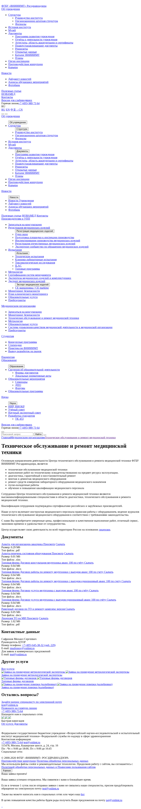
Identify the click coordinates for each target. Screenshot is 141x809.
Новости (6, 73)
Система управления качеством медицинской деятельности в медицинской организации (60, 327)
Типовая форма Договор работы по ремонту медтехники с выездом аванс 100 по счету (52, 571)
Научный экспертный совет (24, 412)
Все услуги (7, 668)
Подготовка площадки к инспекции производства (44, 237)
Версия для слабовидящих (16, 100)
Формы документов (26, 372)
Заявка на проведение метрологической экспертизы (31, 675)
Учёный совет (16, 409)
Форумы (20, 388)
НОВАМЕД (8, 94)
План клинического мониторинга (28, 294)
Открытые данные (26, 51)
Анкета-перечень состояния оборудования (26, 553)
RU (3, 109)
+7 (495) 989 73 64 (29, 103)
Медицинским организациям (18, 306)
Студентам (7, 336)
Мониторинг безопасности (24, 290)
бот (83, 794)
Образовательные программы (25, 391)
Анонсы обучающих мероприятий (28, 82)
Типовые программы (27, 268)
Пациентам (8, 357)
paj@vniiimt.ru (114, 800)
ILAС (18, 265)
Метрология (15, 271)
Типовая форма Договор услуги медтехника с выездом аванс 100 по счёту (45, 590)
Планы (19, 58)
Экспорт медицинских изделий (26, 281)
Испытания (15, 249)
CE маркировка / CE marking (32, 287)
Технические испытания (29, 256)
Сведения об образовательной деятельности (34, 369)
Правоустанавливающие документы (36, 45)
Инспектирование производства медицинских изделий (47, 240)
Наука (4, 397)
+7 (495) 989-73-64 (12, 742)
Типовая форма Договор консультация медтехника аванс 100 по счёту (42, 562)
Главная (6, 437)
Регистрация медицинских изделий (29, 227)
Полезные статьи (11, 91)
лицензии (104, 529)
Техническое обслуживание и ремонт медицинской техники (43, 318)
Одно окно (21, 234)
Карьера (13, 67)
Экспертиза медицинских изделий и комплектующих (39, 278)
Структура (14, 14)
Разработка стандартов (21, 415)
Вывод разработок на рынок (24, 351)
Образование (9, 360)
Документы (15, 33)
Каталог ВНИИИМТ (27, 54)
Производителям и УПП (15, 218)
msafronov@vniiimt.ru (22, 648)
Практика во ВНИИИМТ (23, 348)
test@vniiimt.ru (18, 654)
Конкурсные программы (22, 342)
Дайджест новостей (19, 79)
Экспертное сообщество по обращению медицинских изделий (52, 246)
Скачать (60, 544)
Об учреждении (10, 9)
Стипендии (15, 345)
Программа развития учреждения (34, 36)
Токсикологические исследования (35, 262)
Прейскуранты (17, 300)
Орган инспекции (18, 61)
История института (19, 27)
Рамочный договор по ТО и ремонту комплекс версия (33, 609)
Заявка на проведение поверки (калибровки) (27, 687)
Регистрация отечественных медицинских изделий (45, 243)
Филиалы (20, 24)
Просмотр (49, 544)
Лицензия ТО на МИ (14, 618)
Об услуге (7, 723)
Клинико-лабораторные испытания (36, 259)
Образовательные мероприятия (26, 378)
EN (8, 109)
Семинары (21, 381)
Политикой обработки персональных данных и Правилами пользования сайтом (48, 767)
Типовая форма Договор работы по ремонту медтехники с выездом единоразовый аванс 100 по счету (61, 581)
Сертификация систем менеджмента (29, 274)
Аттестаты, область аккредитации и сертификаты (44, 42)
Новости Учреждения (21, 200)
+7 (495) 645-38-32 (39, 645)
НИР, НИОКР (16, 406)
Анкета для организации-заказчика (22, 544)
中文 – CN (16, 109)
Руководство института (29, 17)
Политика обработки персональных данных (62, 760)
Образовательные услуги (23, 297)
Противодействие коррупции (25, 64)
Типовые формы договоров (17, 681)
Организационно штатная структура (36, 21)
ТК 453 (19, 418)
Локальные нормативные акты (33, 375)
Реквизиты (21, 48)
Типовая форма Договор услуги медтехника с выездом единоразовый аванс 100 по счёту (54, 599)
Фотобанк (14, 85)
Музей (12, 30)
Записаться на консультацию (25, 224)
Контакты (7, 97)
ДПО (18, 385)
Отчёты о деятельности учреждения (36, 39)
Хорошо (7, 770)
